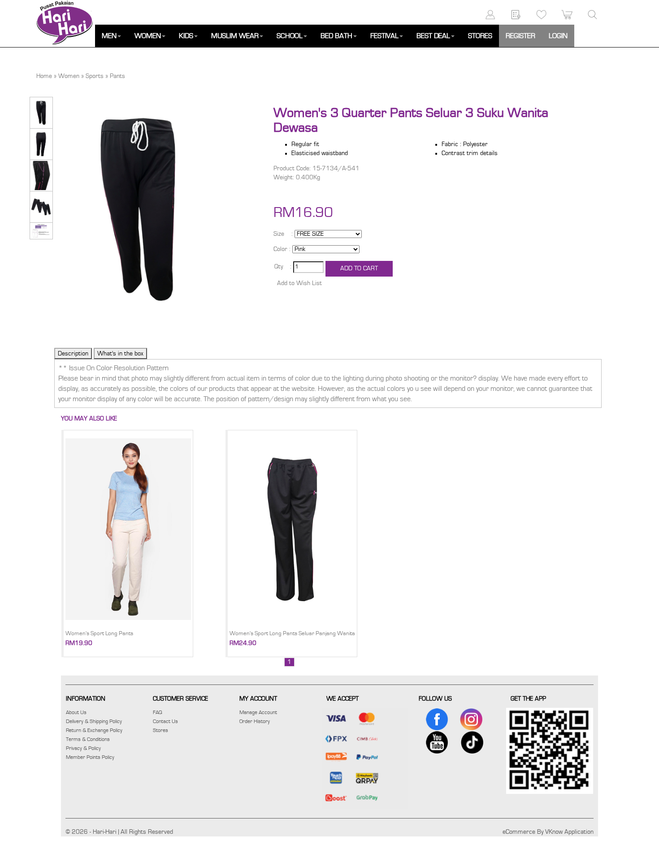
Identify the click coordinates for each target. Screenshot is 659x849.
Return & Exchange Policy (94, 730)
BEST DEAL (433, 35)
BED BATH (336, 35)
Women (68, 76)
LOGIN (558, 35)
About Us (76, 712)
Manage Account (258, 712)
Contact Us (165, 721)
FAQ (157, 712)
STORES (480, 35)
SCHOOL (290, 35)
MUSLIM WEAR (235, 35)
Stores (160, 730)
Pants (117, 76)
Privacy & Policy (83, 748)
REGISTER (520, 35)
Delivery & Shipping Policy (94, 721)
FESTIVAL (384, 35)
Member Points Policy (90, 757)
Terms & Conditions (88, 739)
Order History (254, 721)
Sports (95, 76)
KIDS (186, 35)
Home (44, 76)
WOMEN (147, 35)
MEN (109, 35)
